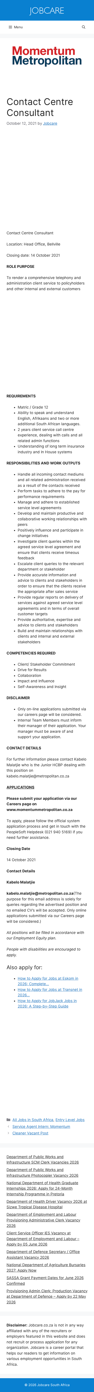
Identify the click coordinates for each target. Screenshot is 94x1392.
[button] (84, 27)
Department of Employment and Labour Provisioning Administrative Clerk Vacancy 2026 (43, 1220)
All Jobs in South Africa (32, 1120)
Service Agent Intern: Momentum (41, 1126)
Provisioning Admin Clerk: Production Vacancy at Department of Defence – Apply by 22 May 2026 (47, 1296)
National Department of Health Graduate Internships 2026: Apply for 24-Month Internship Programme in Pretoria (42, 1188)
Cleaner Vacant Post (30, 1133)
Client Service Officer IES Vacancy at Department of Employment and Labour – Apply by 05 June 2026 (43, 1238)
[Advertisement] (47, 181)
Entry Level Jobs (70, 1120)
